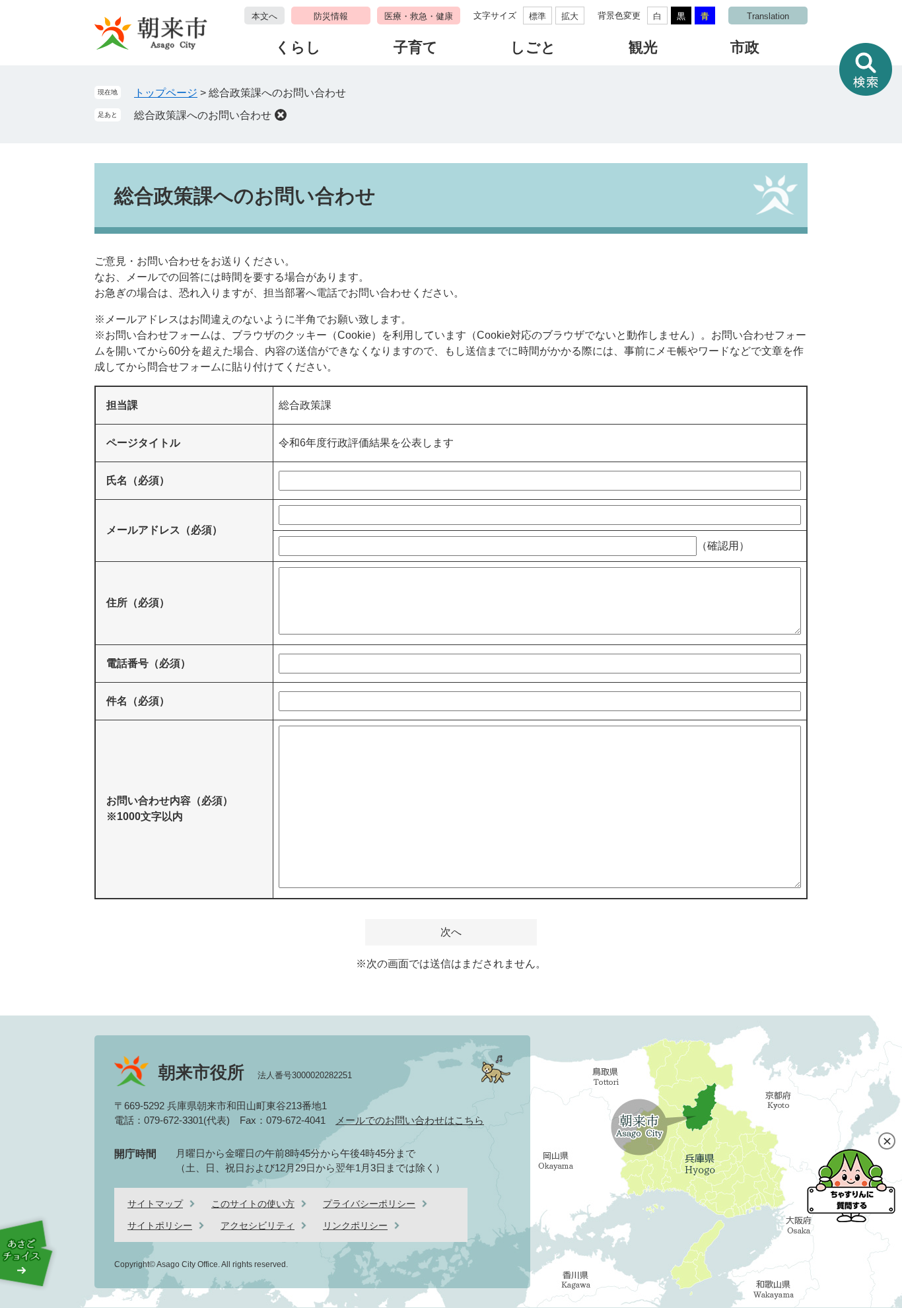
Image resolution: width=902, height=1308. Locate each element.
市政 (744, 47)
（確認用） (723, 545)
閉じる (886, 1141)
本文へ (264, 16)
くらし (298, 47)
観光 (643, 47)
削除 (281, 115)
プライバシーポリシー (369, 1203)
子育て (416, 47)
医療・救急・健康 (418, 16)
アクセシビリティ (258, 1225)
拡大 (569, 16)
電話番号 (148, 663)
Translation (768, 16)
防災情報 (331, 16)
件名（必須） (138, 700)
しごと (533, 47)
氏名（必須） (138, 480)
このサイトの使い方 (253, 1203)
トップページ (165, 92)
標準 (537, 16)
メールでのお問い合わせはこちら (409, 1120)
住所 (138, 602)
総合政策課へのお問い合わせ (202, 115)
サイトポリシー (159, 1225)
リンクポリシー (355, 1225)
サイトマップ (155, 1203)
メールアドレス (164, 529)
